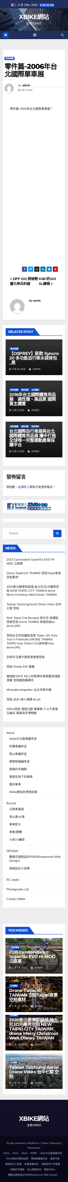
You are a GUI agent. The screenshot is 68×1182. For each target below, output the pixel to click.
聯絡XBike (49, 1169)
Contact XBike (16, 899)
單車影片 (15, 824)
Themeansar (33, 1148)
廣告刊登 (55, 1158)
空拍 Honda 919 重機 (20, 666)
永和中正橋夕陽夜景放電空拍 (26, 657)
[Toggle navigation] (35, 35)
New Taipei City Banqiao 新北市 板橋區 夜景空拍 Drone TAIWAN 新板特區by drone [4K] (32, 621)
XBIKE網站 (34, 17)
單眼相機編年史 (19, 761)
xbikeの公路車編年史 (23, 738)
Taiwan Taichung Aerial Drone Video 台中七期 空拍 (34, 1072)
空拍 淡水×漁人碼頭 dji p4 (23, 699)
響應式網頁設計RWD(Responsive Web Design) (32, 1174)
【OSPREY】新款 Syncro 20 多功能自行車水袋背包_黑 (34, 358)
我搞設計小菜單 (19, 868)
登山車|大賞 (17, 816)
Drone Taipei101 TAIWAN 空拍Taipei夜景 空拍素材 (33, 995)
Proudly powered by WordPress (23, 1143)
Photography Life (18, 889)
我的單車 (35, 426)
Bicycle (11, 803)
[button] (62, 34)
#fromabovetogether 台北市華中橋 (29, 689)
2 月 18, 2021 (20, 967)
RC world (13, 879)
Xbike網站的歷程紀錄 (23, 791)
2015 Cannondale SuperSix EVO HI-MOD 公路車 (32, 956)
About (10, 732)
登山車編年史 (18, 753)
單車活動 (24, 390)
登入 (27, 486)
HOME (33, 1153)
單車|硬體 (9, 58)
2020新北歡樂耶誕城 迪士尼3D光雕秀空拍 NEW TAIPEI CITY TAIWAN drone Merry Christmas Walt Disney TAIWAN (33, 590)
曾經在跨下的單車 (21, 776)
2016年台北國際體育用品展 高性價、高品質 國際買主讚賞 (32, 399)
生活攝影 (35, 390)
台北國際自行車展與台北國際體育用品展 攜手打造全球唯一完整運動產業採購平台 (32, 438)
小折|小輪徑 (17, 839)
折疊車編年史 (18, 746)
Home (6, 1153)
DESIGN (12, 851)
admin (26, 85)
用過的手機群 (18, 769)
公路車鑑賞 (16, 809)
